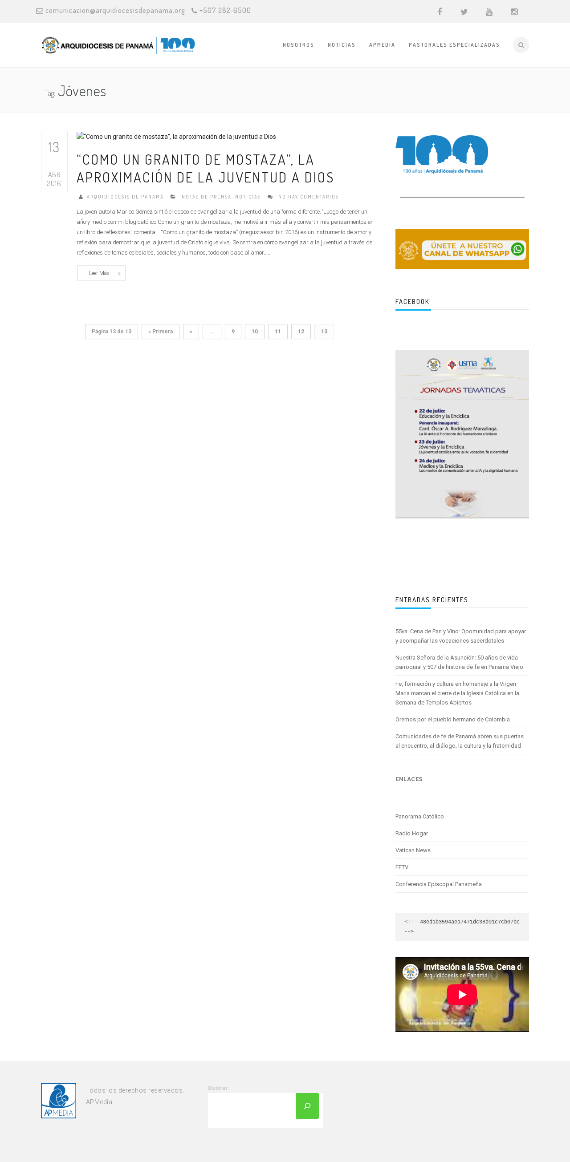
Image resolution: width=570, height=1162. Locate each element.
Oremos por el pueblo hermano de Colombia (452, 719)
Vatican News (413, 850)
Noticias (342, 44)
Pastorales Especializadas (454, 44)
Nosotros (298, 44)
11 (278, 331)
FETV (401, 867)
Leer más (99, 273)
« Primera (160, 331)
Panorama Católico (419, 816)
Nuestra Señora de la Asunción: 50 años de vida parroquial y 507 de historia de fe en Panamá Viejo (459, 662)
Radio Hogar (411, 833)
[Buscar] (307, 1106)
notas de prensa (207, 197)
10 (255, 331)
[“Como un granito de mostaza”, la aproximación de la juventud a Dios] (176, 135)
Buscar (218, 1088)
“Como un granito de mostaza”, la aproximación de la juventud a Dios (205, 168)
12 (301, 331)
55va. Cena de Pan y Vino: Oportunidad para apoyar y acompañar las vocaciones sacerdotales (460, 636)
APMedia (382, 44)
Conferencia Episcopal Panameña (438, 884)
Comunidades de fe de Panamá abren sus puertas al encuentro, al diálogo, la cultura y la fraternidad (459, 741)
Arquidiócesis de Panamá (125, 197)
